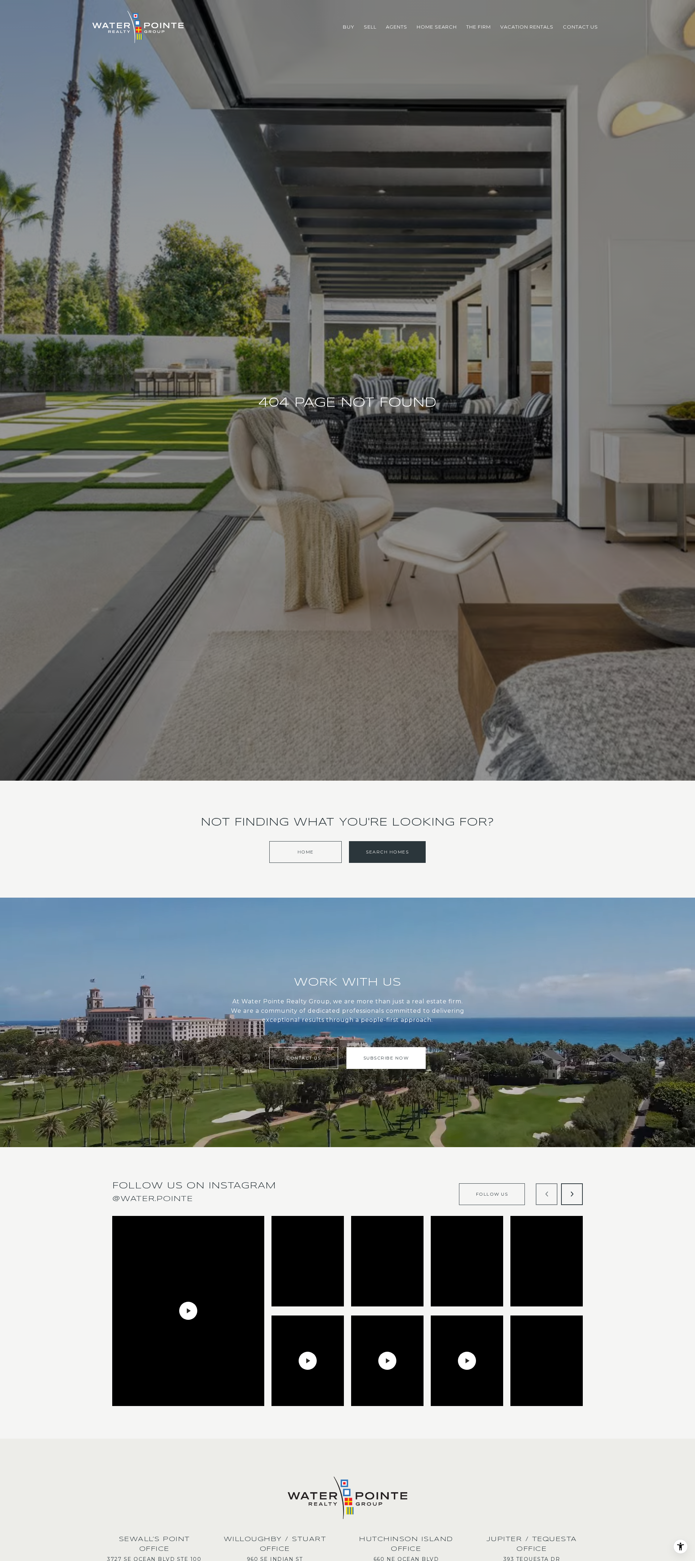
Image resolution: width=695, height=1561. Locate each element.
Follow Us (492, 1194)
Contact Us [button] (303, 1058)
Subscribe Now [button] (386, 1058)
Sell (370, 27)
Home (306, 852)
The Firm (478, 27)
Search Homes (387, 852)
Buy (348, 27)
